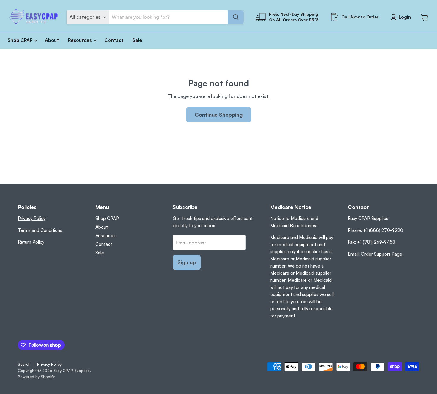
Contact (113, 40)
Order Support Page (381, 254)
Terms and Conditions (40, 230)
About (52, 40)
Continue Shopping (219, 114)
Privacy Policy (31, 218)
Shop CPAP (20, 40)
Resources (80, 40)
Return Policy (31, 242)
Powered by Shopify (36, 376)
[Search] (236, 17)
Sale (137, 40)
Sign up (186, 262)
